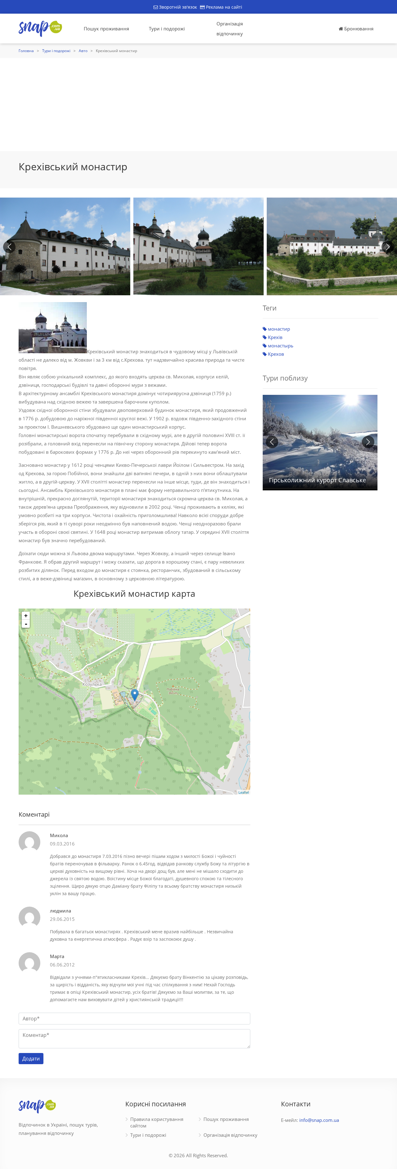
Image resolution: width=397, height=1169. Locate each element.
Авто (83, 50)
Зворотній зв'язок (177, 7)
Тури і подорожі (167, 28)
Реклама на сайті (223, 7)
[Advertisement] (198, 104)
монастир (278, 329)
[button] (387, 247)
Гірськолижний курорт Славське (317, 480)
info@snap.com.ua (319, 1120)
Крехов (275, 354)
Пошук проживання (106, 28)
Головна (26, 50)
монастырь (280, 345)
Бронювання (358, 28)
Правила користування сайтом (156, 1122)
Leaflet (244, 792)
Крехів (275, 337)
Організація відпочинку (229, 28)
